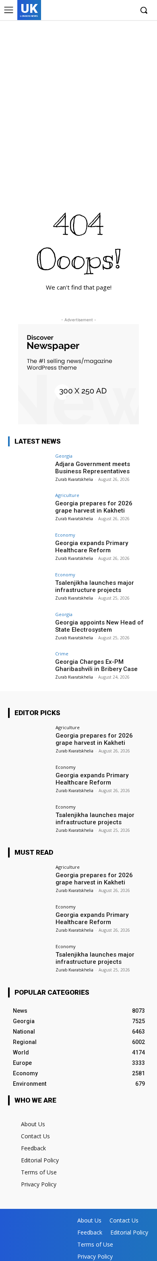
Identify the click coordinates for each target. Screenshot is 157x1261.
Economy (65, 535)
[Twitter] (114, 10)
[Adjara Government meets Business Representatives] (29, 469)
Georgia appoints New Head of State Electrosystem (99, 626)
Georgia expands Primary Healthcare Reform (91, 546)
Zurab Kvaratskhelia (74, 479)
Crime (61, 653)
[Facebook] (89, 10)
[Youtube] (126, 10)
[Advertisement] (78, 102)
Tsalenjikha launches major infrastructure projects (94, 586)
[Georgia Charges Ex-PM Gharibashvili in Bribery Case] (29, 667)
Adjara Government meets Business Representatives (92, 467)
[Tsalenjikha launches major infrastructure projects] (29, 588)
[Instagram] (102, 10)
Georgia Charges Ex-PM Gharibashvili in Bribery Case (96, 665)
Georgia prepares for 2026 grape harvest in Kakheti (93, 507)
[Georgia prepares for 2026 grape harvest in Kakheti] (29, 509)
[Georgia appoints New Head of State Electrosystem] (29, 628)
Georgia (63, 456)
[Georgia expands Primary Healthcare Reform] (29, 548)
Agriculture (67, 495)
